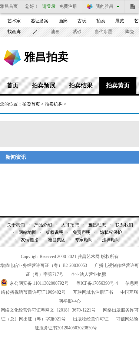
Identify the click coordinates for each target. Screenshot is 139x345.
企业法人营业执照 (88, 274)
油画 (55, 31)
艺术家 (14, 20)
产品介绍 (43, 225)
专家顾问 (84, 239)
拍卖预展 (44, 85)
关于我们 (16, 225)
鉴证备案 (40, 20)
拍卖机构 (54, 104)
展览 (119, 20)
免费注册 (68, 6)
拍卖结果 (81, 85)
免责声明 (81, 232)
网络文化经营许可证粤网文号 (48, 310)
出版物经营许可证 (91, 319)
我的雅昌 (104, 6)
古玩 (81, 20)
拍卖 (100, 20)
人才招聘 (70, 225)
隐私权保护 (111, 232)
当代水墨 (103, 31)
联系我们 (124, 225)
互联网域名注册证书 (93, 292)
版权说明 (54, 232)
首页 (13, 85)
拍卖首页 (31, 104)
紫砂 (77, 31)
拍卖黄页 (118, 85)
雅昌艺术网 (12, 58)
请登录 (49, 6)
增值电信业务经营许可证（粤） (43, 265)
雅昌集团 (57, 239)
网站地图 (27, 232)
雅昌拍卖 (46, 56)
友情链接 (30, 239)
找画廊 (14, 31)
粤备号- (97, 283)
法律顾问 (111, 239)
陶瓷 (129, 31)
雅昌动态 (97, 225)
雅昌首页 (9, 6)
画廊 (63, 20)
